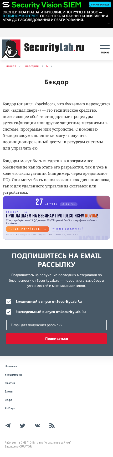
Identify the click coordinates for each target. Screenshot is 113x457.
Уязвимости (13, 374)
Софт (9, 400)
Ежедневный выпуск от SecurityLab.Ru (49, 301)
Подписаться (56, 338)
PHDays (10, 408)
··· (108, 23)
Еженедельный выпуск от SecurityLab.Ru (51, 311)
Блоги (9, 391)
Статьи (10, 383)
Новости (11, 366)
